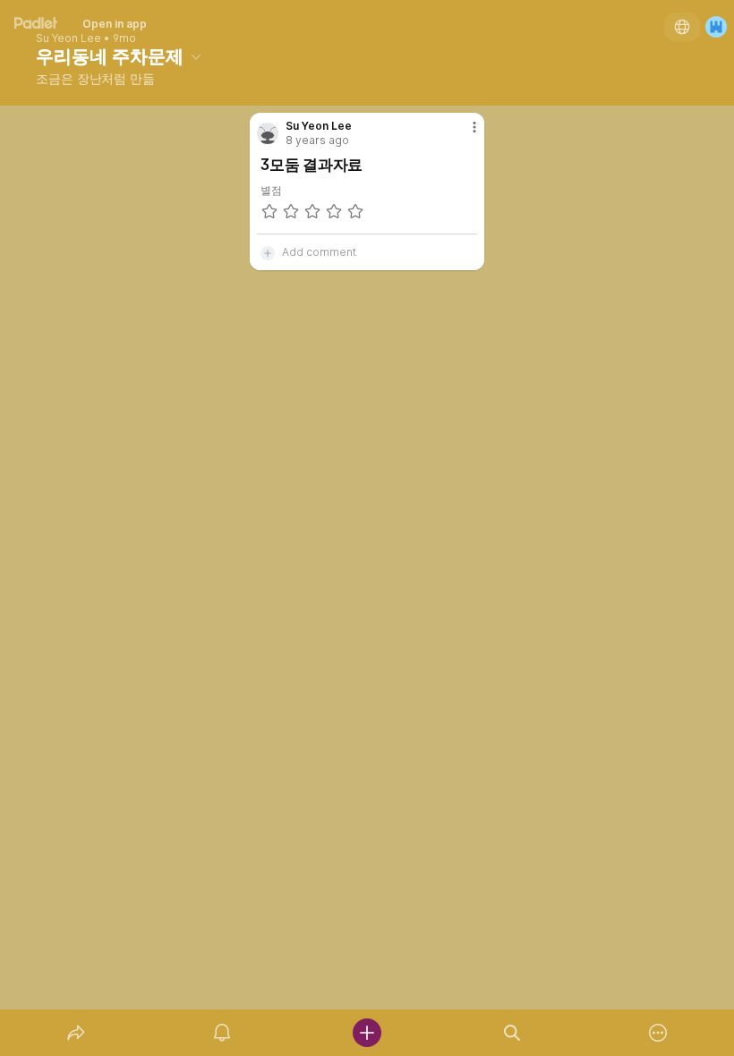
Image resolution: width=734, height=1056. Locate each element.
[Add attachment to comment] (268, 252)
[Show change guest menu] (716, 27)
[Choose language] (682, 27)
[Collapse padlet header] (196, 56)
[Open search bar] (512, 1032)
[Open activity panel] (222, 1033)
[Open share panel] (76, 1033)
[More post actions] (462, 134)
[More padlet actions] (658, 1033)
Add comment (319, 252)
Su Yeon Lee (68, 38)
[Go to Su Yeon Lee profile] (267, 133)
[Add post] (367, 1033)
